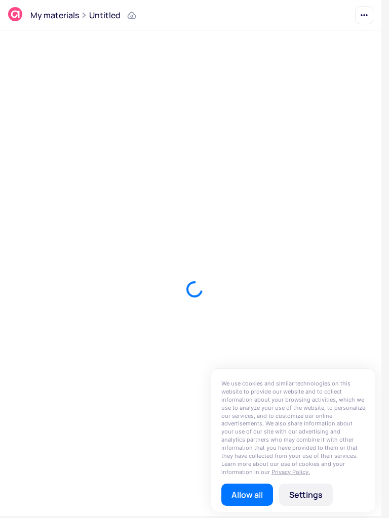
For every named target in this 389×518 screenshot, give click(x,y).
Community (53, 15)
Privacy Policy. (290, 472)
